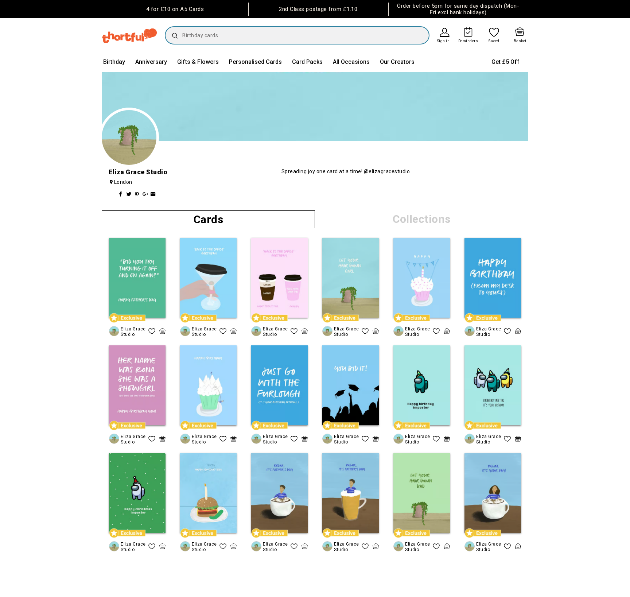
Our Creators (397, 61)
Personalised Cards (255, 61)
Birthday (114, 61)
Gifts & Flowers (198, 61)
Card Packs (307, 61)
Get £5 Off (505, 61)
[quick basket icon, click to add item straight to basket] (162, 331)
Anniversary (151, 61)
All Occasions (351, 61)
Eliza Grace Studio (133, 331)
